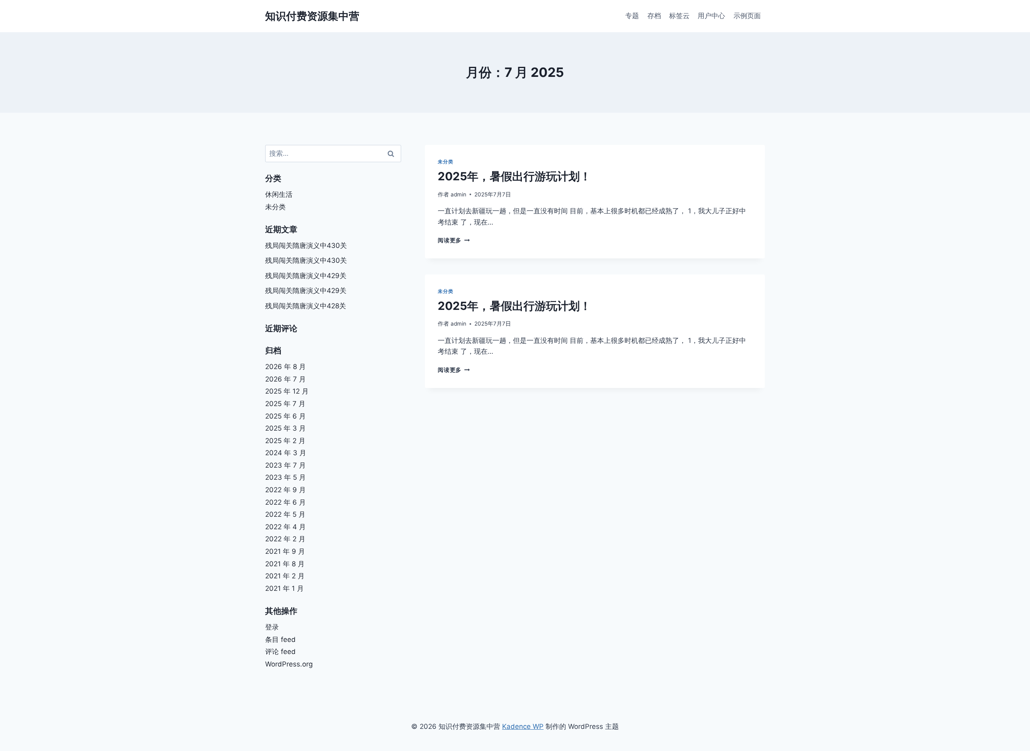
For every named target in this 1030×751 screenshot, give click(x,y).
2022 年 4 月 (285, 527)
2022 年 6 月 (285, 502)
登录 (272, 627)
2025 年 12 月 (287, 391)
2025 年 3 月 (285, 428)
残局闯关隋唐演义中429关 (305, 276)
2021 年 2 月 (285, 576)
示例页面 (747, 16)
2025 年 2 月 (285, 441)
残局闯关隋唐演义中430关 (306, 245)
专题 (632, 16)
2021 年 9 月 (285, 551)
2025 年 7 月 (285, 404)
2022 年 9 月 (285, 490)
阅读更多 (454, 240)
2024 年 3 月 (285, 453)
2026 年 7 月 (285, 379)
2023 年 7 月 (285, 465)
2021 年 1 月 (284, 588)
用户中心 (711, 16)
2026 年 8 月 (285, 367)
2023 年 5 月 (285, 477)
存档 (654, 16)
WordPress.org (289, 664)
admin (458, 194)
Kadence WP (523, 726)
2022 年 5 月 (285, 514)
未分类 (445, 162)
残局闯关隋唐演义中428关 (305, 306)
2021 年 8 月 (285, 564)
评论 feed (280, 652)
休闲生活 (279, 194)
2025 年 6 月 (285, 416)
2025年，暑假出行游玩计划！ (514, 176)
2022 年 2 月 (285, 539)
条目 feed (280, 639)
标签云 (679, 16)
